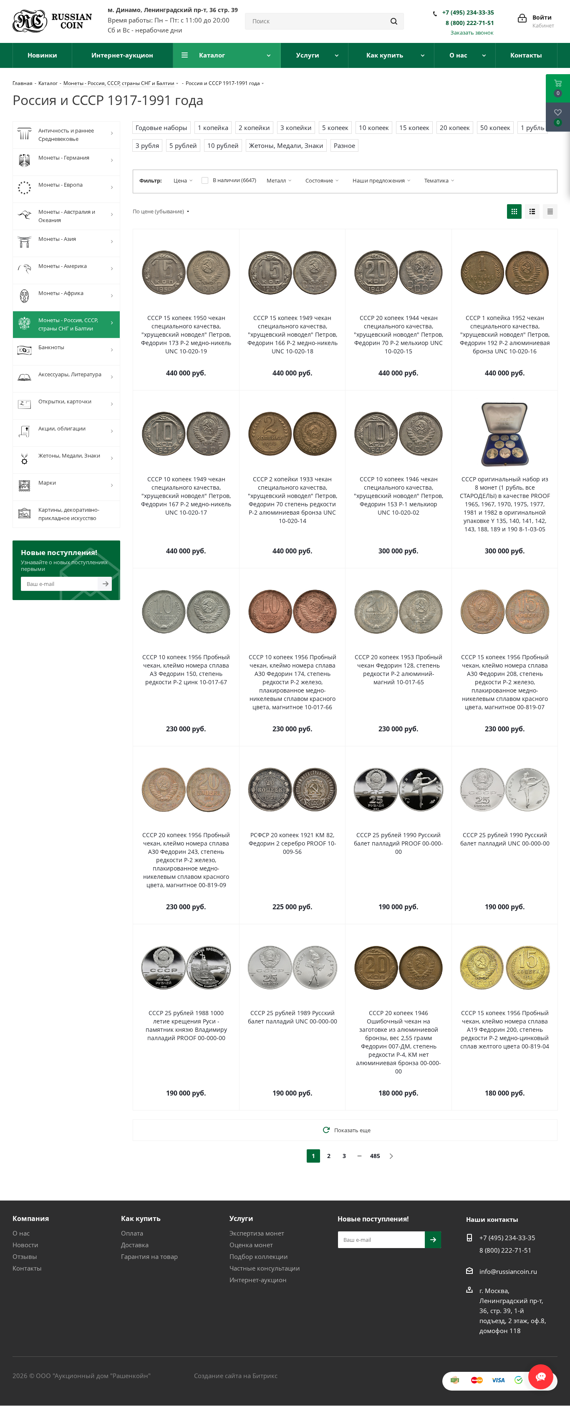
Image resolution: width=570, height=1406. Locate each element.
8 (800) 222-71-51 (470, 23)
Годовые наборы (161, 127)
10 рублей (223, 145)
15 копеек (414, 127)
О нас (21, 1233)
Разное (344, 145)
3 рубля (147, 145)
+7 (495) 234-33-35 (468, 12)
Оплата (132, 1233)
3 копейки (296, 127)
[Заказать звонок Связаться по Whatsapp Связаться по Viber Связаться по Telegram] (540, 1372)
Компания (31, 1218)
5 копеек (335, 127)
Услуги (241, 1218)
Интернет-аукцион (258, 1280)
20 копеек (455, 127)
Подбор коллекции (259, 1256)
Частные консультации (265, 1268)
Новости (25, 1245)
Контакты (27, 1268)
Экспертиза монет (257, 1233)
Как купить (141, 1218)
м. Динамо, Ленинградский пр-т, (173, 10)
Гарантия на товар (149, 1256)
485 (375, 1156)
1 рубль (533, 127)
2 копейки (254, 127)
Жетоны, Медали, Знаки (286, 145)
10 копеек (374, 127)
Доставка (135, 1245)
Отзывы (25, 1256)
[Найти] (394, 21)
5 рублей (183, 145)
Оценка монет (251, 1245)
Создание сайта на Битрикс (235, 1375)
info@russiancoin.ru (508, 1271)
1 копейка (213, 127)
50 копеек (495, 127)
